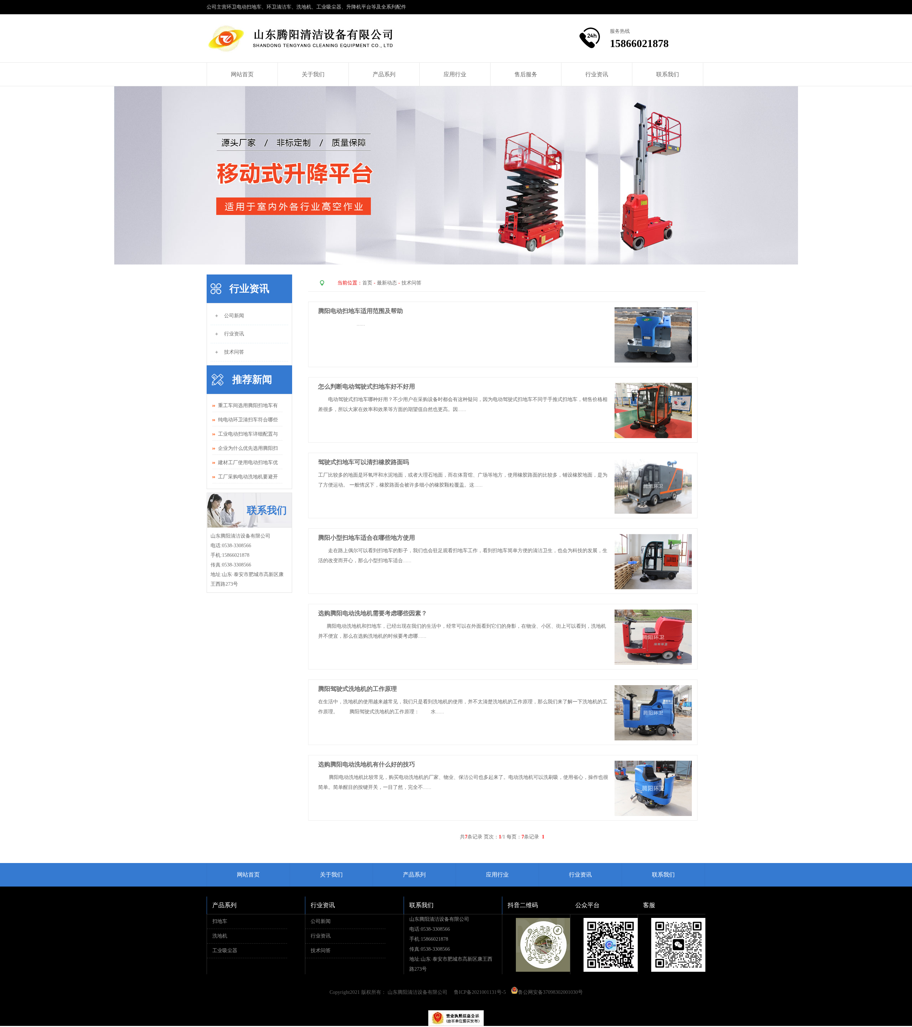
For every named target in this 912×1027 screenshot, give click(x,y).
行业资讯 (596, 74)
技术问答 (411, 283)
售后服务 (525, 74)
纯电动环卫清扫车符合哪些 (248, 419)
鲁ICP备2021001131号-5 (480, 992)
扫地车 (219, 921)
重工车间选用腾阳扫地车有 (248, 405)
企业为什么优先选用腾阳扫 (248, 448)
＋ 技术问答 (229, 352)
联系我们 (667, 74)
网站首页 (242, 74)
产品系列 (384, 74)
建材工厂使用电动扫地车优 (248, 462)
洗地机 (219, 936)
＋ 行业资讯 (229, 334)
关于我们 (313, 74)
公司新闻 (321, 921)
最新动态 (387, 283)
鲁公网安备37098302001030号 (550, 992)
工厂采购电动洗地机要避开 (248, 476)
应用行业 (455, 74)
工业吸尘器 (224, 950)
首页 (367, 283)
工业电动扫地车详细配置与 (248, 434)
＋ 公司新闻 (229, 315)
